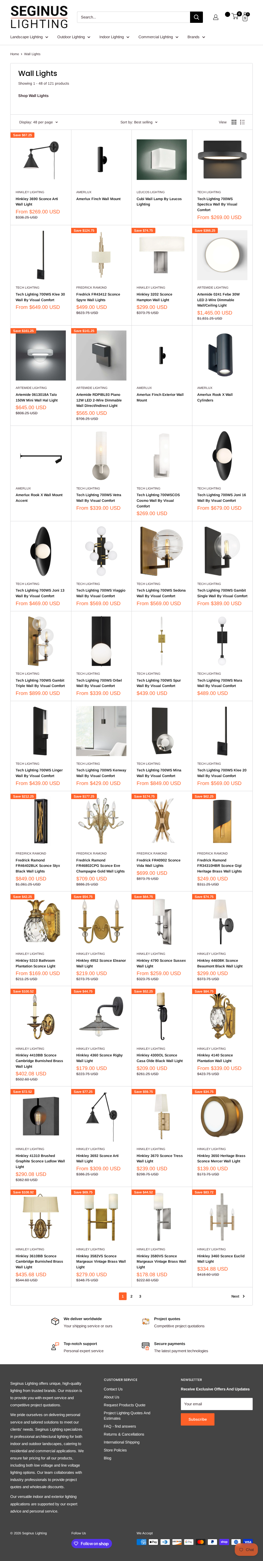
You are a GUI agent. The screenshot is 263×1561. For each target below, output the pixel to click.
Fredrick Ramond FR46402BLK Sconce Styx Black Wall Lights (38, 865)
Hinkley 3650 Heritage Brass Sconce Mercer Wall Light (221, 1158)
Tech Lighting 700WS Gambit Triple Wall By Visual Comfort (40, 683)
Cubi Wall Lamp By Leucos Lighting (159, 202)
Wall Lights (32, 54)
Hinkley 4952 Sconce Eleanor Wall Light (101, 963)
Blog (107, 1458)
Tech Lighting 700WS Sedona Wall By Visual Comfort (161, 593)
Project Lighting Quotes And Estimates (127, 1415)
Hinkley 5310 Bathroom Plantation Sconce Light (35, 963)
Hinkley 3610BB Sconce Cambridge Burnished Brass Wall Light (39, 1261)
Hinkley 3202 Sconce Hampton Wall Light (154, 297)
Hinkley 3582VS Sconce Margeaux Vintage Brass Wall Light (101, 1261)
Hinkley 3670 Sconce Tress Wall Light (160, 1158)
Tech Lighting (209, 192)
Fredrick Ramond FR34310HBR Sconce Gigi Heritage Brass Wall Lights (219, 865)
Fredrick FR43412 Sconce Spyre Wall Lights (98, 297)
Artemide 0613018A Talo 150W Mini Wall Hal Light (37, 397)
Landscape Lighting (26, 37)
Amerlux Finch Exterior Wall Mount (160, 397)
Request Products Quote (124, 1405)
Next (235, 1296)
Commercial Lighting (155, 37)
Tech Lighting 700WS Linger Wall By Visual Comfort (39, 773)
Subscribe (198, 1419)
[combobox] (133, 17)
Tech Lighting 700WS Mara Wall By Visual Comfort (219, 683)
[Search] (196, 17)
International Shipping (121, 1442)
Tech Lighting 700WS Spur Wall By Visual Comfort (159, 683)
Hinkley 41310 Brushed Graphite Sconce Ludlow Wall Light (40, 1161)
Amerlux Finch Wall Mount (98, 199)
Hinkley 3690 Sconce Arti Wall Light (37, 202)
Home (14, 54)
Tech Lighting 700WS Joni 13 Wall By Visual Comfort (40, 593)
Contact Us (113, 1389)
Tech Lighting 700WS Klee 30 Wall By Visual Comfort (40, 297)
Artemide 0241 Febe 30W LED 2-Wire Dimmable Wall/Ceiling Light (218, 299)
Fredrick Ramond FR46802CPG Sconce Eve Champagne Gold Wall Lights (100, 865)
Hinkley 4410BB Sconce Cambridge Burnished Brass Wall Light (39, 1060)
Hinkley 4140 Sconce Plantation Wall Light (215, 1058)
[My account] (215, 17)
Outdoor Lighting (71, 37)
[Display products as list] (242, 122)
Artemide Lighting (212, 287)
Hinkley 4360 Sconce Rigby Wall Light (99, 1058)
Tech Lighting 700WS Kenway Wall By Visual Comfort (101, 773)
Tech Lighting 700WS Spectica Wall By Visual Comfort (217, 204)
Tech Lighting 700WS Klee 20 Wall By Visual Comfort (222, 773)
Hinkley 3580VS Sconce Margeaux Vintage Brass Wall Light (161, 1261)
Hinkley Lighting (30, 192)
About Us (111, 1397)
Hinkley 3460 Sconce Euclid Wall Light (221, 1259)
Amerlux (83, 192)
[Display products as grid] (234, 122)
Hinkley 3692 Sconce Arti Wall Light (97, 1158)
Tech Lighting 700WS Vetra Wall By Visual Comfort (98, 498)
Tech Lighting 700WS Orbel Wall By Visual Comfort (99, 683)
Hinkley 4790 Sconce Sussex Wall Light (161, 963)
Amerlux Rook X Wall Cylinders (215, 397)
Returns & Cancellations (124, 1434)
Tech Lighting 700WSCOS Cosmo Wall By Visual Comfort (158, 500)
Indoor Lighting (111, 37)
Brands (193, 37)
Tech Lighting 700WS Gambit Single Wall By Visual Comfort (222, 593)
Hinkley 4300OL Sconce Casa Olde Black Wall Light (160, 1058)
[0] (235, 17)
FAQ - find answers (120, 1426)
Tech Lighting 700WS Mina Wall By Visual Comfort (159, 773)
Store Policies (115, 1450)
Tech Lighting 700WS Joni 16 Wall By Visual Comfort (221, 498)
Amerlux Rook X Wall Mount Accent (39, 498)
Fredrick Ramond (91, 287)
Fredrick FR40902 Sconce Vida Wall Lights (159, 863)
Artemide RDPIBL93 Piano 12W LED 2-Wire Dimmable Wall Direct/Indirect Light (99, 400)
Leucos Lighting (151, 192)
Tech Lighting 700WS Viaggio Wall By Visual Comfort (100, 593)
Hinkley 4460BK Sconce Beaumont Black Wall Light (219, 963)
